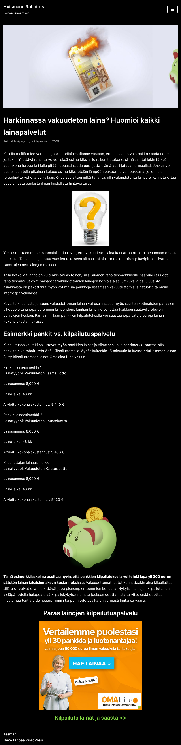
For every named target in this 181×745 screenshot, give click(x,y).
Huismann (21, 141)
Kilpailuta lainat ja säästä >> (90, 717)
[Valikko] (172, 9)
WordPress (35, 740)
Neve (7, 740)
